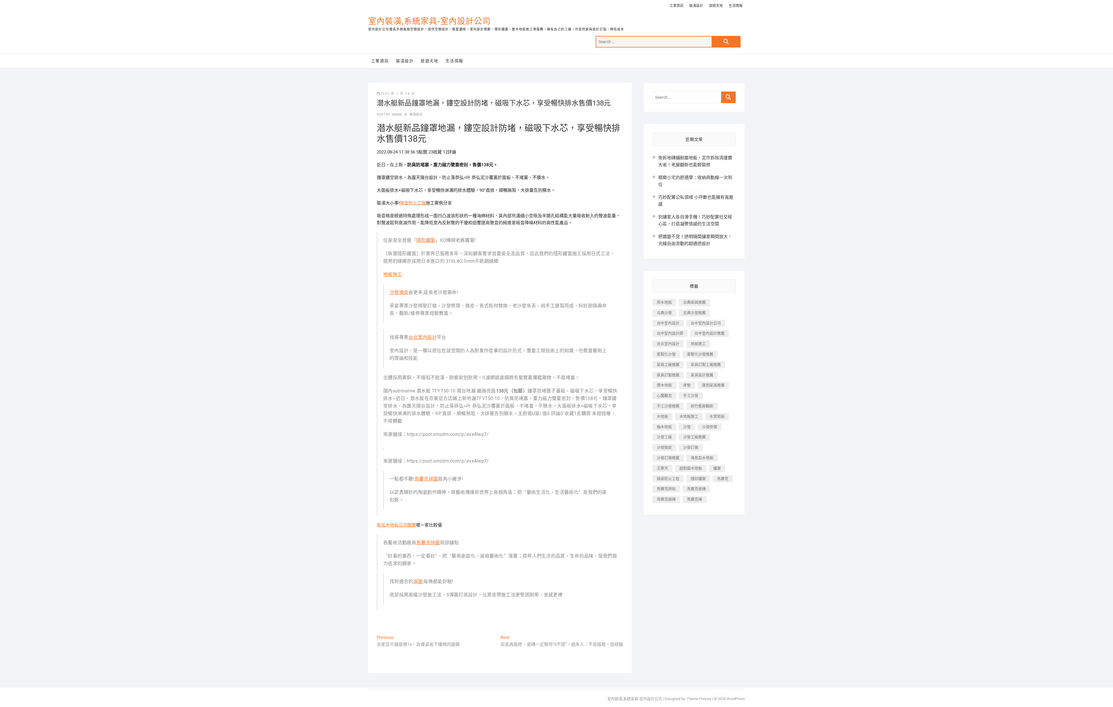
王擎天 (662, 468)
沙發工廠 (664, 437)
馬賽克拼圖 (426, 479)
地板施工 (392, 274)
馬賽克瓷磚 (696, 489)
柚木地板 (664, 427)
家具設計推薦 (702, 375)
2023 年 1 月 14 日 (397, 94)
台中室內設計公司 (706, 323)
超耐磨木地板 (690, 468)
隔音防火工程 (413, 203)
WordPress (736, 699)
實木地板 (664, 385)
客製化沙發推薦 (700, 354)
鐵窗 (717, 468)
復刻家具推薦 (713, 385)
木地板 (662, 416)
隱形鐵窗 (425, 240)
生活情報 (736, 6)
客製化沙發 (666, 354)
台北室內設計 (422, 337)
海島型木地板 (702, 458)
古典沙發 (664, 312)
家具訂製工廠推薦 (706, 364)
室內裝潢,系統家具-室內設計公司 (429, 21)
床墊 (418, 581)
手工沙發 (690, 395)
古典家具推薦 (694, 302)
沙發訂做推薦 (668, 458)
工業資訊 (676, 6)
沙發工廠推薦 (694, 437)
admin (396, 114)
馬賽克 (722, 478)
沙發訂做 (690, 447)
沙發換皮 (399, 292)
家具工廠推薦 (668, 364)
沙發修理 (709, 427)
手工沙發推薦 (668, 406)
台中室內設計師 (670, 333)
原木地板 (664, 302)
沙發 (687, 427)
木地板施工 (688, 416)
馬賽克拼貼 (666, 489)
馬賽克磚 (694, 499)
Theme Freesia (699, 699)
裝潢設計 (696, 6)
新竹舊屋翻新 (702, 406)
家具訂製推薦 (668, 375)
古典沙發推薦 (694, 312)
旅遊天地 (716, 6)
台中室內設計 (668, 323)
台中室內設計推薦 (709, 333)
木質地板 (717, 416)
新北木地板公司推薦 (396, 525)
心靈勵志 (664, 395)
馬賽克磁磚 (666, 499)
